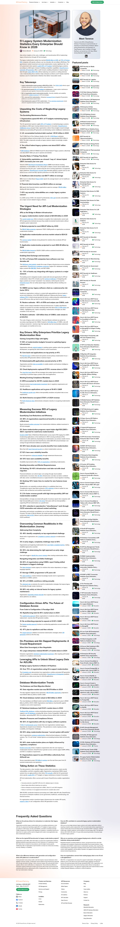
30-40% (40, 476)
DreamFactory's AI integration (55, 674)
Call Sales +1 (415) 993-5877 (23, 884)
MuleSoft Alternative (89, 907)
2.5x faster (42, 501)
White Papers (64, 886)
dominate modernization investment (44, 654)
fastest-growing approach (29, 624)
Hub (85, 886)
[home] (21, 2)
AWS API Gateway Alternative (91, 910)
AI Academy (64, 894)
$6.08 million (62, 187)
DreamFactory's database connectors (38, 266)
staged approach (27, 632)
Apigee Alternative (88, 915)
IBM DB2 (33, 268)
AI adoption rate (26, 672)
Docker (40, 901)
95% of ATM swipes (60, 307)
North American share (28, 401)
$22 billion (50, 701)
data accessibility (38, 364)
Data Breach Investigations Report (38, 164)
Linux (40, 899)
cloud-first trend (26, 372)
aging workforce (26, 576)
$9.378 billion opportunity (54, 692)
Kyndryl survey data (25, 748)
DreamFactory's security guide (38, 170)
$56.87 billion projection (29, 229)
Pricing (40, 892)
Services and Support (44, 889)
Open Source (64, 900)
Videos (63, 889)
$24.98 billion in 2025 (52, 60)
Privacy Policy (94, 923)
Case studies (87, 889)
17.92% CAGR (58, 85)
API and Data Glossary (66, 903)
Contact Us (86, 900)
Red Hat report (26, 356)
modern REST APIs (32, 72)
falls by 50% (30, 515)
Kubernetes (41, 904)
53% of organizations (44, 462)
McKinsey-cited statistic (29, 264)
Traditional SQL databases (27, 711)
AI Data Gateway (43, 883)
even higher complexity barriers (56, 545)
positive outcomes (34, 424)
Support (86, 897)
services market (26, 240)
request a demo (24, 801)
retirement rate (26, 584)
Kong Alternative (88, 918)
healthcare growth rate (28, 392)
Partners (86, 894)
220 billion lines (52, 322)
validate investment (34, 95)
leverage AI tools (51, 97)
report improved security (35, 449)
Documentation (65, 883)
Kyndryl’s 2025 (24, 435)
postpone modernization (38, 735)
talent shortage (26, 567)
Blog (68, 2)
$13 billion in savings (41, 760)
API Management (43, 886)
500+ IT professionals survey (29, 725)
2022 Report (54, 136)
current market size (27, 219)
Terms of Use (85, 923)
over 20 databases (30, 713)
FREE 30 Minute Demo (97, 2)
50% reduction (49, 488)
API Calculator (64, 897)
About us (86, 892)
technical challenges (50, 279)
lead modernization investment (38, 384)
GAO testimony (25, 150)
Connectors (64, 892)
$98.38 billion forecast (28, 250)
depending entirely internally (36, 594)
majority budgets (37, 347)
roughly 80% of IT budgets (44, 66)
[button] (34, 2)
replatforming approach (28, 616)
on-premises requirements (56, 101)
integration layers (25, 283)
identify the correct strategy (39, 555)
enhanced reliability (37, 455)
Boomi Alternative (88, 912)
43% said (53, 198)
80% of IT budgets (46, 124)
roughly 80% (31, 775)
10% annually (49, 773)
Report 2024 (39, 179)
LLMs (101, 923)
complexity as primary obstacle (46, 536)
